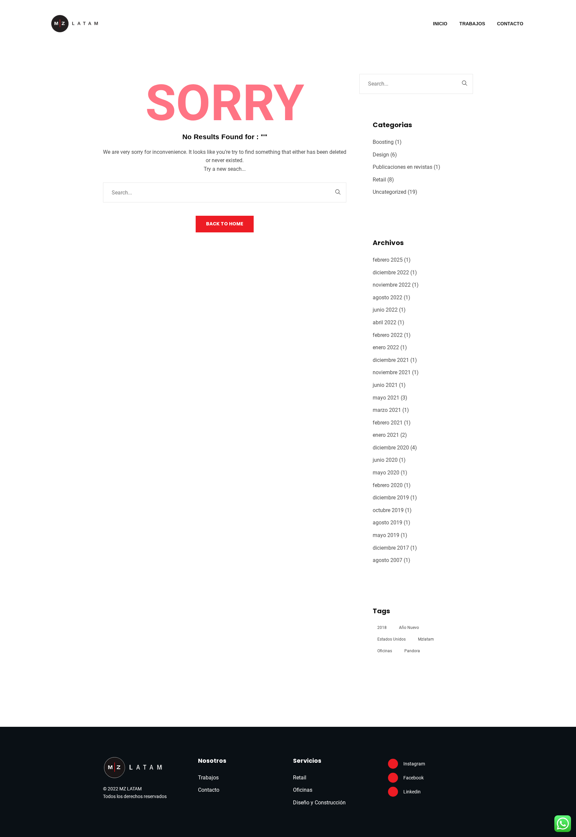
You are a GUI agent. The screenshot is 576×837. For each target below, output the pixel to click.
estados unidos (391, 639)
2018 (382, 627)
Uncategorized (389, 192)
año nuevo (409, 627)
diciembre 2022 (391, 272)
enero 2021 (386, 435)
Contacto (510, 23)
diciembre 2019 (391, 497)
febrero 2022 (388, 335)
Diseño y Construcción (319, 802)
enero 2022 (386, 347)
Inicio (440, 23)
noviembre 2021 (392, 372)
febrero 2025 (388, 260)
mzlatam (426, 639)
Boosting (383, 142)
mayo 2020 (386, 472)
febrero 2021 (388, 422)
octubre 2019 (388, 510)
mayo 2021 (386, 398)
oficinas (384, 651)
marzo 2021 (387, 410)
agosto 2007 (387, 560)
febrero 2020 (388, 485)
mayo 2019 (386, 535)
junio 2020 (385, 460)
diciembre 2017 (391, 548)
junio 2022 (385, 310)
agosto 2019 (387, 522)
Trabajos (472, 23)
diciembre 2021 (391, 360)
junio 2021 (385, 385)
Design (381, 154)
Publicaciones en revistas (402, 167)
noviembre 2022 (392, 285)
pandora (412, 651)
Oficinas (302, 790)
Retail (379, 179)
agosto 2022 (387, 297)
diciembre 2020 (391, 447)
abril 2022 (384, 322)
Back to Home (224, 223)
